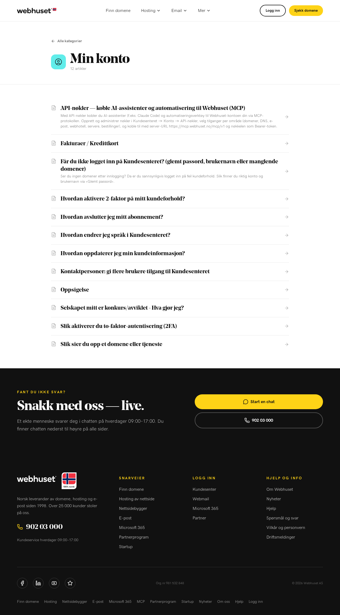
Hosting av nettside (136, 499)
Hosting (148, 10)
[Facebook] (22, 583)
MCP (141, 602)
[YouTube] (54, 583)
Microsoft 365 (132, 528)
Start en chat (262, 402)
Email (176, 10)
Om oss (223, 602)
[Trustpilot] (70, 583)
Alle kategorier (69, 41)
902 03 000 (262, 420)
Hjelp (271, 508)
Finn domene (118, 10)
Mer (201, 10)
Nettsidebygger (133, 508)
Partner (199, 518)
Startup (126, 547)
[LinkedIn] (38, 583)
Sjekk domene (306, 10)
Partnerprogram (134, 537)
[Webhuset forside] (36, 11)
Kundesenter (204, 489)
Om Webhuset (279, 489)
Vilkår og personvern (285, 528)
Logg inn (273, 10)
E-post (125, 518)
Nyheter (273, 499)
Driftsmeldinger (280, 537)
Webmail (201, 499)
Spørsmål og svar (282, 518)
